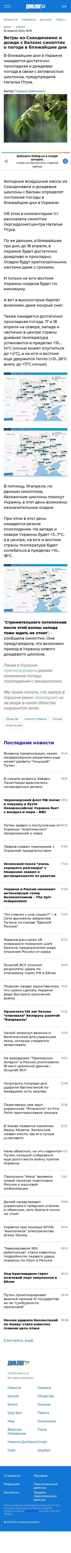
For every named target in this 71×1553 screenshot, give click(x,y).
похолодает (45, 697)
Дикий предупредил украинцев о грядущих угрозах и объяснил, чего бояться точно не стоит (32, 1208)
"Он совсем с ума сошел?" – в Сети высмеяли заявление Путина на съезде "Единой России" (30, 920)
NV (56, 213)
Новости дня (14, 725)
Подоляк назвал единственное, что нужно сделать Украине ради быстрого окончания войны (32, 992)
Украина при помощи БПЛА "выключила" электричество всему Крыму (29, 1231)
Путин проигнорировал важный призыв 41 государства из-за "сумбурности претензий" (31, 1301)
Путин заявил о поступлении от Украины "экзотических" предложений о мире (32, 829)
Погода (57, 718)
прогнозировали (20, 670)
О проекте (12, 1476)
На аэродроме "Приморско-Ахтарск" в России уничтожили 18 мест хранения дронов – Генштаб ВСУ (31, 1064)
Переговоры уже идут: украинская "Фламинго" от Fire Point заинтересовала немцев (31, 1109)
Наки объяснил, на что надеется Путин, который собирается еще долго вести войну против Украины (32, 1157)
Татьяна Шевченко (30, 91)
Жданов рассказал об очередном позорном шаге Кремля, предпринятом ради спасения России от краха (30, 946)
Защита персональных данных (45, 1496)
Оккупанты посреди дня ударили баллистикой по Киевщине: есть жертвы (26, 1087)
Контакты (11, 1492)
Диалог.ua (31, 1510)
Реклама (40, 1476)
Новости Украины (36, 718)
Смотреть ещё (18, 1340)
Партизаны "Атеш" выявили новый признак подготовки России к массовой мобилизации (28, 1182)
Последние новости (29, 742)
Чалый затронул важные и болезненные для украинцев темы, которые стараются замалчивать (30, 1039)
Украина (20, 27)
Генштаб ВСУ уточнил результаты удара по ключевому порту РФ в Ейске (30, 969)
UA (64, 6)
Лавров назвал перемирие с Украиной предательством (29, 848)
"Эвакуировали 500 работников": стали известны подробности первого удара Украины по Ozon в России (30, 1254)
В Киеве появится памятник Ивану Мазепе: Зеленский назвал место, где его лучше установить (29, 1132)
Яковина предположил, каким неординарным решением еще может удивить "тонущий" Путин (32, 759)
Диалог (8, 27)
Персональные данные (46, 1486)
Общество (12, 718)
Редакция (12, 1484)
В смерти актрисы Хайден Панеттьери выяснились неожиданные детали (27, 783)
